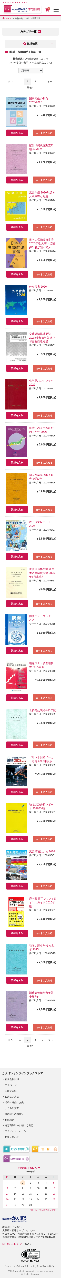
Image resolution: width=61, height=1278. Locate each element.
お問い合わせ (12, 1137)
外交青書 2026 (38, 286)
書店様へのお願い (14, 1114)
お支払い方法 (12, 1096)
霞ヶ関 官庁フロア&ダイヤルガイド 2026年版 (42, 902)
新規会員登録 (12, 1079)
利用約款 (9, 1119)
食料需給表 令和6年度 (42, 710)
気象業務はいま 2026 (42, 851)
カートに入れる (44, 133)
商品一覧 (19, 18)
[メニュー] (56, 9)
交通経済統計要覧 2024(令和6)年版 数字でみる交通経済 (42, 337)
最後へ (30, 87)
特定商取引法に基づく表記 (19, 1125)
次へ (50, 81)
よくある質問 (12, 1108)
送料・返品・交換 (14, 1102)
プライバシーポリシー (16, 1131)
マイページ (11, 1085)
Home (8, 18)
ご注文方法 (11, 1090)
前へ (10, 81)
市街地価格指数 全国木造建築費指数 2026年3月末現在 (42, 573)
